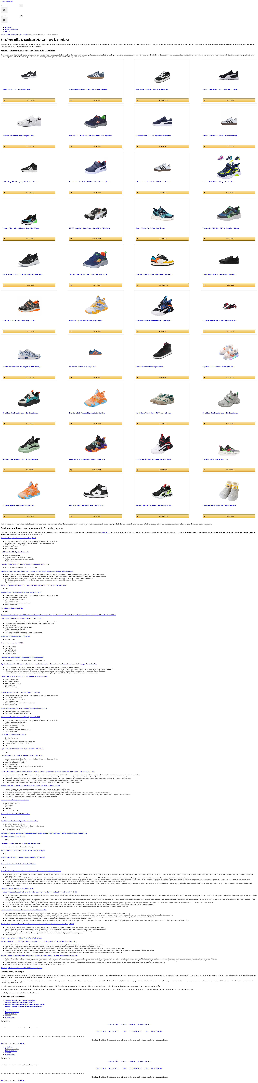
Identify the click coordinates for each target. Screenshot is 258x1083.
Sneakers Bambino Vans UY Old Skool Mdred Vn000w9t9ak (18, 864)
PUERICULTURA (144, 1024)
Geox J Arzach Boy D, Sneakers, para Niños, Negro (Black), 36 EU (20, 692)
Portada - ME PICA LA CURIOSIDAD (11, 34)
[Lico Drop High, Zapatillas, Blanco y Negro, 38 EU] (95, 490)
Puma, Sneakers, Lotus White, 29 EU (12, 608)
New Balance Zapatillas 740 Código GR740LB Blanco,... (22, 367)
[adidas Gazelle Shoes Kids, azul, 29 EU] (95, 352)
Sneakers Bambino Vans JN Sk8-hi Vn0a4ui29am (15, 814)
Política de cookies (11, 1014)
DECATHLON (114, 1031)
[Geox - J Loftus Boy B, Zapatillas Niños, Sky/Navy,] (162, 213)
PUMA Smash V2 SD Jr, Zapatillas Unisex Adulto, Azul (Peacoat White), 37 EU (24, 676)
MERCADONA (156, 1031)
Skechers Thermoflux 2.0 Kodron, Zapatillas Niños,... (21, 228)
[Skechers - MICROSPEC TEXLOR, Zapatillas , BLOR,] (95, 259)
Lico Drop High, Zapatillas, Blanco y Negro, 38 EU (86, 505)
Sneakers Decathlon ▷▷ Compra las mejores (20, 1000)
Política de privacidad (12, 1012)
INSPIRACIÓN (113, 1024)
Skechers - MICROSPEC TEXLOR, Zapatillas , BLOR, (88, 274)
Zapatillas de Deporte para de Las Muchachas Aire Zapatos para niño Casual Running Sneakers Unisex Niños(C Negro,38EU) (37, 924)
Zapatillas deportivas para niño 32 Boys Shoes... (19, 505)
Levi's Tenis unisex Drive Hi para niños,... (150, 367)
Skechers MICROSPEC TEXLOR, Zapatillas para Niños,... (23, 274)
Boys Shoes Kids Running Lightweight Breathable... (20, 413)
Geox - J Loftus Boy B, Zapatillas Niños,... (150, 228)
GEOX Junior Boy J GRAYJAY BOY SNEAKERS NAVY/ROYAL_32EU (21, 755)
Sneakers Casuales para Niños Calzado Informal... (220, 505)
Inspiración (8, 27)
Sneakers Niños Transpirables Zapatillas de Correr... (154, 505)
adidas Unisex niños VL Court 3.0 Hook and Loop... (220, 136)
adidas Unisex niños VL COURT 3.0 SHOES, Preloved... (88, 89)
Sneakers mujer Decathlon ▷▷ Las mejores (19, 1002)
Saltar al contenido (7, 2)
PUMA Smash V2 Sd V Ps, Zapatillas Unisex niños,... (154, 136)
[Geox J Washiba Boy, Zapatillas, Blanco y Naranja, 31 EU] (162, 259)
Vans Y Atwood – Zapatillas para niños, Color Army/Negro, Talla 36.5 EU (22, 657)
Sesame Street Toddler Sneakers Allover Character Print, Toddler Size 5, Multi (23, 910)
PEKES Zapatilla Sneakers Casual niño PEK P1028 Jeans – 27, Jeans (21, 968)
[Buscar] (1, 3)
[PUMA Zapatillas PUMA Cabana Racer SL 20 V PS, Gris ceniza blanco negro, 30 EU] (95, 213)
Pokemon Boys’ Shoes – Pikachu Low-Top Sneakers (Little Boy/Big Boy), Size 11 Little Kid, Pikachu (30, 785)
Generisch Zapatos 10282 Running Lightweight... (86, 320)
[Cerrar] (4, 10)
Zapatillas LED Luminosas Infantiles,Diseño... (218, 367)
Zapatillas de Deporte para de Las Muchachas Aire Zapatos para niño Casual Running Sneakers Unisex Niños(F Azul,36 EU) (37, 571)
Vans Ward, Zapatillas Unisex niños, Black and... (152, 89)
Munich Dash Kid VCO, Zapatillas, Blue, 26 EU (14, 552)
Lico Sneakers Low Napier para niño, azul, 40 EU (15, 800)
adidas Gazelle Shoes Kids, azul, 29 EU (82, 367)
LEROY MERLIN (136, 1031)
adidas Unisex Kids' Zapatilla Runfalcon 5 (17, 89)
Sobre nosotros (10, 1017)
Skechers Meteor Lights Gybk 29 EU (215, 459)
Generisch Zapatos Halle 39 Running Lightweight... (153, 320)
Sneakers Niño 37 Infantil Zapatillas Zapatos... (218, 182)
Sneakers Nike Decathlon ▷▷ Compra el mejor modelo (23, 1006)
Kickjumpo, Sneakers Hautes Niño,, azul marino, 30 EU (17, 888)
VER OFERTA (30, 100)
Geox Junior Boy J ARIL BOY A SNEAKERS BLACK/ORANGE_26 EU (21, 618)
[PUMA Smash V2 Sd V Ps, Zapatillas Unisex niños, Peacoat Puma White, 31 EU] (162, 121)
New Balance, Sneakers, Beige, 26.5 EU (12, 836)
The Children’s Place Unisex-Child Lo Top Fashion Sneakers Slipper (20, 843)
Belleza (7, 31)
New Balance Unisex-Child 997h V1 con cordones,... (153, 413)
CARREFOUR (101, 1031)
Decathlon (25, 34)
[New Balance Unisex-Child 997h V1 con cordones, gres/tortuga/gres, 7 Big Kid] (162, 398)
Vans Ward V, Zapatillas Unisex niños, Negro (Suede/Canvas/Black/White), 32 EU (25, 564)
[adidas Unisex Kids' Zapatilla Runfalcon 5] (29, 74)
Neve (2, 1043)
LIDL (146, 1031)
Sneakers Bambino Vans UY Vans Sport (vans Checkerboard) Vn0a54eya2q (23, 850)
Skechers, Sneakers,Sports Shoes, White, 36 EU (15, 636)
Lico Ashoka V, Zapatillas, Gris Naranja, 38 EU (19, 320)
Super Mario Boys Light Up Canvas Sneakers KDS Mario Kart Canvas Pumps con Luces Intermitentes (31, 871)
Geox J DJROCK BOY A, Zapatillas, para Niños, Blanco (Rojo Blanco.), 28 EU (24, 708)
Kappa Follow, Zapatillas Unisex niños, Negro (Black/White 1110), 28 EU (22, 749)
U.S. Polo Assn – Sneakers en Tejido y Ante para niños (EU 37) (19, 821)
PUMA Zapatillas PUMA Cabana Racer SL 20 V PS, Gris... (89, 228)
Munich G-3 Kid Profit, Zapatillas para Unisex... (19, 136)
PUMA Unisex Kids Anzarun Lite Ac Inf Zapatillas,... (221, 89)
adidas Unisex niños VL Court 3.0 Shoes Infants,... (153, 182)
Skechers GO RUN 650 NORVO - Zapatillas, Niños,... (221, 228)
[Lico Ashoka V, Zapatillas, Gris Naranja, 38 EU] (29, 306)
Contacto (8, 1016)
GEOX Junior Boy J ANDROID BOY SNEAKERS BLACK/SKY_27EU (21, 592)
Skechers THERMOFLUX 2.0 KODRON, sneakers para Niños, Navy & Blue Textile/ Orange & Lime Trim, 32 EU (33, 585)
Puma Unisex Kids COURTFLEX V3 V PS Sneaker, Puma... (90, 182)
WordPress (21, 1043)
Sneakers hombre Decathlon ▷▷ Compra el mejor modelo (24, 1004)
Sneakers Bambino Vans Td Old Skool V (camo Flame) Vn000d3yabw (21, 938)
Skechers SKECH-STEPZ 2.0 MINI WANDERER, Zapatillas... (91, 136)
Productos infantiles (11, 29)
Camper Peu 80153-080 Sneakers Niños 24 (13, 734)
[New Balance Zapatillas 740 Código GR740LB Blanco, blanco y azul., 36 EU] (29, 352)
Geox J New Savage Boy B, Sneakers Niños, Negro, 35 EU (18, 538)
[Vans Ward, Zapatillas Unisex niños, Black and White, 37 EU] (162, 74)
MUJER (123, 1024)
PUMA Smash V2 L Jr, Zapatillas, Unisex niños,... (220, 274)
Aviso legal (8, 1010)
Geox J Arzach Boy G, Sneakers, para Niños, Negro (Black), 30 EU (20, 717)
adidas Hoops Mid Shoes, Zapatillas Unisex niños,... (20, 182)
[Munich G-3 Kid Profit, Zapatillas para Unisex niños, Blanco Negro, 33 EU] (29, 121)
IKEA (124, 1031)
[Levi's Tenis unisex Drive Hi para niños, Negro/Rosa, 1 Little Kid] (162, 352)
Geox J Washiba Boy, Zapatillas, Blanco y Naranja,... (154, 274)
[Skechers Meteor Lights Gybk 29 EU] (229, 444)
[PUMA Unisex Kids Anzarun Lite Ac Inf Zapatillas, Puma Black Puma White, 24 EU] (229, 74)
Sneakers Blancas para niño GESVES (12, 643)
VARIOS (132, 1024)
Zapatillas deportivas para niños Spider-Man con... (220, 320)
